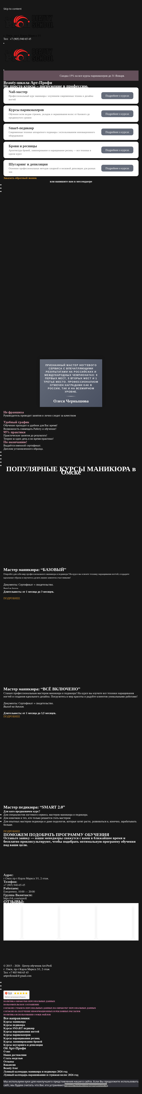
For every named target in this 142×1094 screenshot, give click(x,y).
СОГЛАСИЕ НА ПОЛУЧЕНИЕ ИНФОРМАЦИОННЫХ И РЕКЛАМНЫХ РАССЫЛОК (41, 1011)
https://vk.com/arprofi (15, 898)
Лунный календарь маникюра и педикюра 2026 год (35, 1071)
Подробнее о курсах (117, 95)
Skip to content (12, 8)
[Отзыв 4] (112, 921)
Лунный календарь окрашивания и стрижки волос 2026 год (40, 1075)
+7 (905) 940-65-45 (14, 885)
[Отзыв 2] (38, 921)
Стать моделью (13, 1058)
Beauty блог (10, 1068)
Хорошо (69, 1085)
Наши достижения (14, 1055)
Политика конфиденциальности (90, 1085)
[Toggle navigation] (3, 43)
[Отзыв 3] (75, 921)
